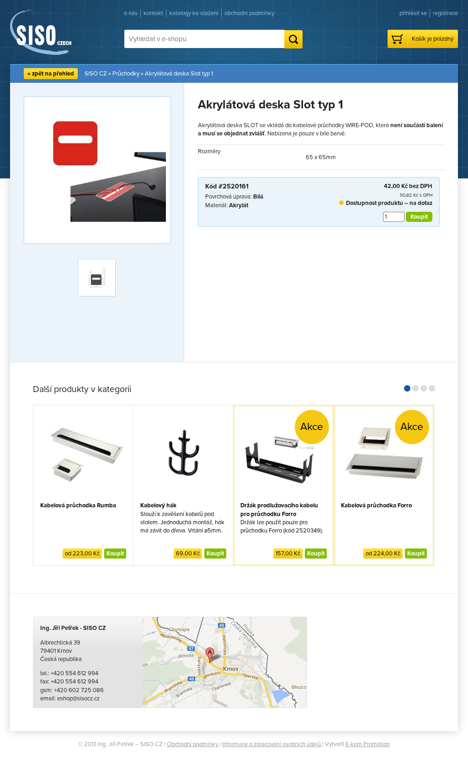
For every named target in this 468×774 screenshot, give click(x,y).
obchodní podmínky (249, 13)
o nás (131, 13)
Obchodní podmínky (193, 744)
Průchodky (125, 73)
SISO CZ (96, 73)
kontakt (153, 13)
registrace (445, 13)
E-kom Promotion (368, 744)
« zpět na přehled (50, 73)
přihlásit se (413, 13)
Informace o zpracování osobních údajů (272, 744)
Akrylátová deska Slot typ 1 (179, 73)
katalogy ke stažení (193, 13)
